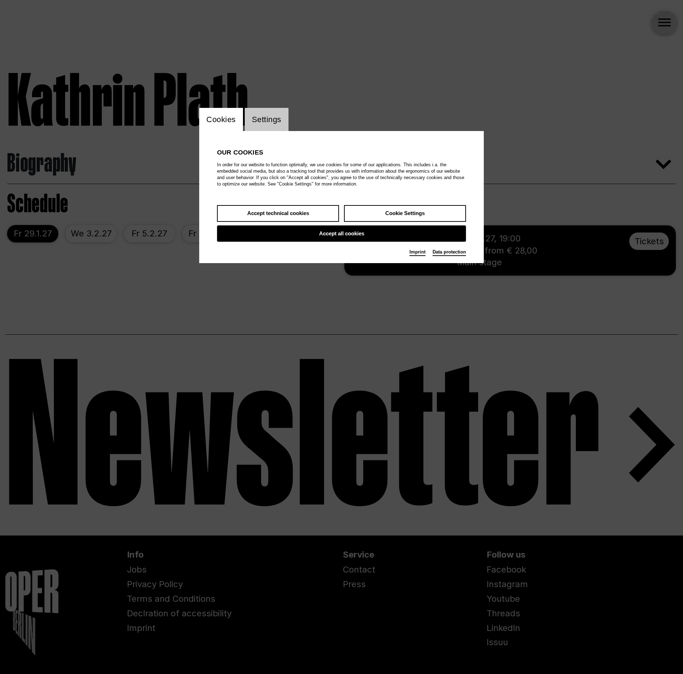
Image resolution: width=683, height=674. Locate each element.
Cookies (221, 119)
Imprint (417, 252)
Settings (266, 119)
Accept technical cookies (278, 213)
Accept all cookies (341, 233)
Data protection (449, 252)
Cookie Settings (405, 213)
